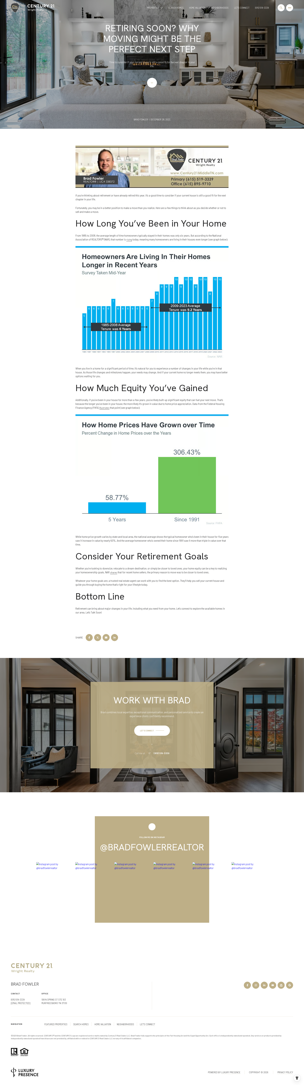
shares (113, 572)
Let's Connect (241, 7)
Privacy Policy (285, 1072)
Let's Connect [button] (147, 1024)
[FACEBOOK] (247, 985)
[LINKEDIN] (264, 985)
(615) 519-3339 (262, 7)
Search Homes (175, 7)
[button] (152, 731)
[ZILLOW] (281, 985)
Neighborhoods (220, 7)
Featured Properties (55, 1024)
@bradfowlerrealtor (152, 847)
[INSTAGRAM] (255, 985)
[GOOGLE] (289, 985)
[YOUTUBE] (272, 985)
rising (129, 239)
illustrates (104, 407)
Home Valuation (197, 7)
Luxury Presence (230, 1072)
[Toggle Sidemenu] (289, 7)
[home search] (281, 7)
